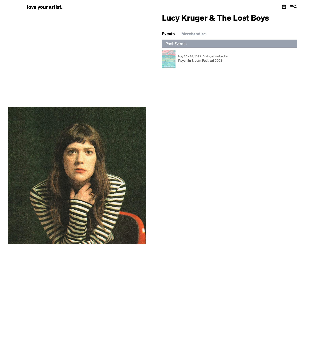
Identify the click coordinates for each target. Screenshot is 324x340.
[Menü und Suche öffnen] (293, 6)
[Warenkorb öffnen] (284, 7)
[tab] (170, 35)
